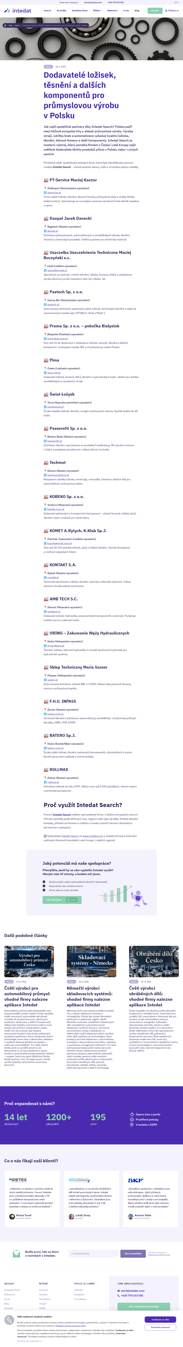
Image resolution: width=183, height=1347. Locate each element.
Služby (42, 1308)
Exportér (43, 1289)
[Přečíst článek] (29, 1007)
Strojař (42, 1303)
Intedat (17, 11)
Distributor (44, 1299)
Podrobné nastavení (160, 1327)
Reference (112, 10)
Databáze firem (79, 10)
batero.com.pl (55, 748)
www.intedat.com (93, 836)
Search (47, 10)
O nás (126, 10)
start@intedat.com (93, 2)
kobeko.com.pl (55, 509)
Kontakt (155, 10)
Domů (5, 25)
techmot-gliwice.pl (58, 475)
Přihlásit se (173, 10)
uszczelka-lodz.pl (57, 270)
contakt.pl (53, 577)
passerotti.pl (54, 441)
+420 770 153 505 (116, 2)
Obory (17, 25)
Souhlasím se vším (160, 1319)
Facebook (79, 1294)
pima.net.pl (53, 372)
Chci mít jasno (61, 899)
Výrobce (43, 1294)
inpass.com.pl (55, 714)
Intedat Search (70, 836)
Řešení (96, 10)
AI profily (61, 10)
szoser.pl (52, 679)
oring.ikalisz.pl (55, 645)
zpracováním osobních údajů (159, 1255)
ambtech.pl (53, 611)
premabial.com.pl (57, 338)
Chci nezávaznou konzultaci (144, 1306)
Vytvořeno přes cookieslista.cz (29, 1341)
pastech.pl (53, 304)
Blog (137, 10)
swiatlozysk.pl (55, 406)
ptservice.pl (54, 192)
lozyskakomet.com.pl (59, 543)
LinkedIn (78, 1289)
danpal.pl (52, 231)
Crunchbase (80, 1299)
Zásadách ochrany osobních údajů (70, 1325)
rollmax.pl (53, 782)
